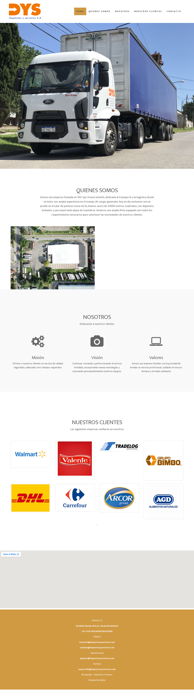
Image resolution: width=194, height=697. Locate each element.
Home (80, 11)
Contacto (174, 11)
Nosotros (122, 11)
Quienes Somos (99, 11)
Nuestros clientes (148, 11)
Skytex (103, 680)
